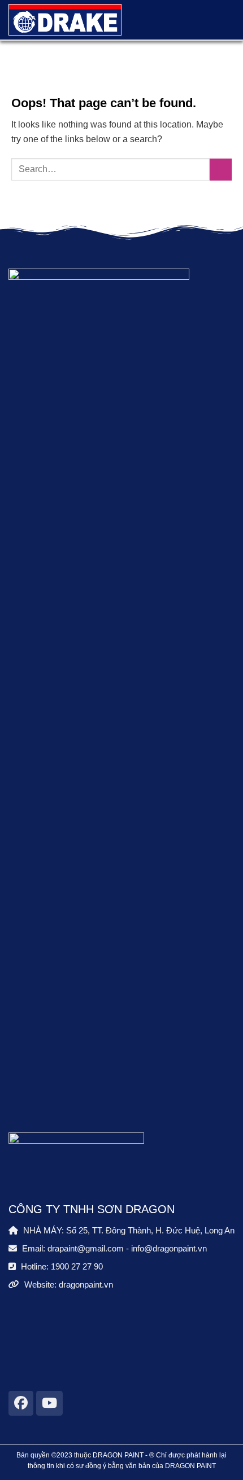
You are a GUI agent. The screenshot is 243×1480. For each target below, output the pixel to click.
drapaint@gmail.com (85, 1248)
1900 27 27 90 (77, 1266)
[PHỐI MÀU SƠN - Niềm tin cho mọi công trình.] (65, 20)
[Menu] (219, 20)
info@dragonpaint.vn (169, 1248)
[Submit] (221, 170)
